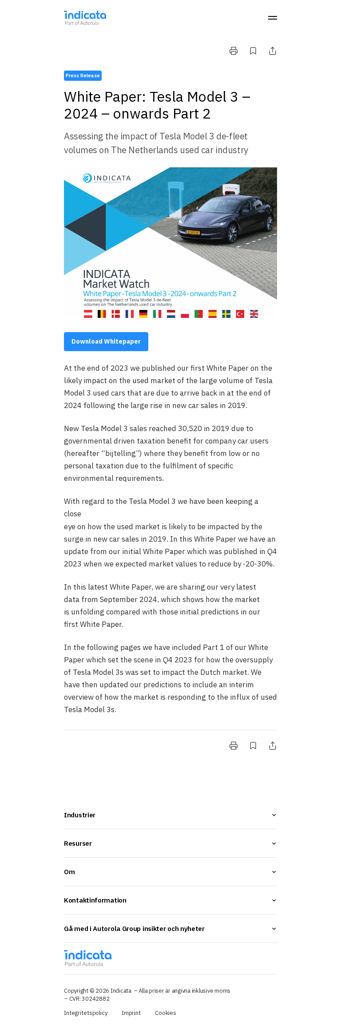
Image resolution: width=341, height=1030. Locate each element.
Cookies (165, 1013)
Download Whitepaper (106, 341)
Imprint (131, 1013)
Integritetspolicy (85, 1013)
